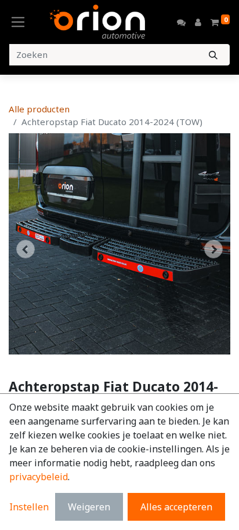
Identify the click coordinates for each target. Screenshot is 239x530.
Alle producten (39, 109)
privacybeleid (38, 476)
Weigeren (89, 506)
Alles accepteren (176, 506)
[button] (25, 249)
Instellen (29, 506)
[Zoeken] (213, 54)
